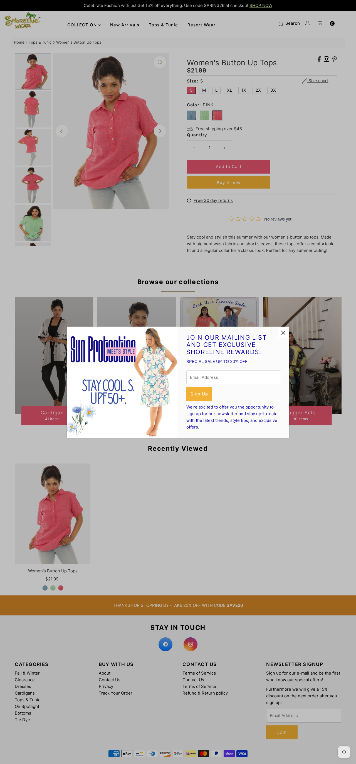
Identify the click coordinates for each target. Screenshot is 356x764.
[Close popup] (283, 333)
